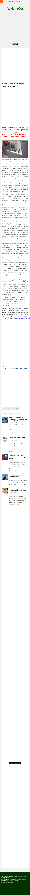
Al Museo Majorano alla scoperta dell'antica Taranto (13, 85)
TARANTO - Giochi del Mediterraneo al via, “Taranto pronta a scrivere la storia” (18, 438)
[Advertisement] (15, 27)
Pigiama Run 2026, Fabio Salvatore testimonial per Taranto (16, 475)
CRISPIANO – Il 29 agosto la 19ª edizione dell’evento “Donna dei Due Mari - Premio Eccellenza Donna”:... (17, 490)
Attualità (16, 408)
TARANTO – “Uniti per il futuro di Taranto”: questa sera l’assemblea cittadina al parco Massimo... (18, 456)
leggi (12, 433)
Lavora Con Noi (9, 885)
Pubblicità (15, 885)
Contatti (21, 885)
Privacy (3, 885)
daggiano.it (11, 888)
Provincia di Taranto (7, 408)
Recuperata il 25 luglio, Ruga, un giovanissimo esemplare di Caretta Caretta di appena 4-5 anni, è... (18, 419)
